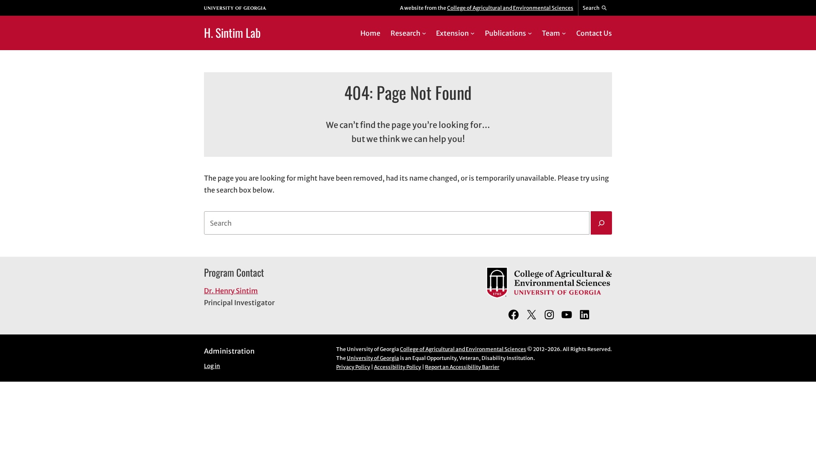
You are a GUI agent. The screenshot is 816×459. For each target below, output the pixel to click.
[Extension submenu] (472, 33)
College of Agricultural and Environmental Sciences (510, 8)
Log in (212, 366)
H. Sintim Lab (232, 32)
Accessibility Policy (397, 367)
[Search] (601, 223)
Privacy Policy (353, 367)
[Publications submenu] (530, 33)
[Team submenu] (564, 33)
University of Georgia (373, 358)
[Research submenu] (424, 33)
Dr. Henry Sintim (231, 290)
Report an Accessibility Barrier (462, 367)
